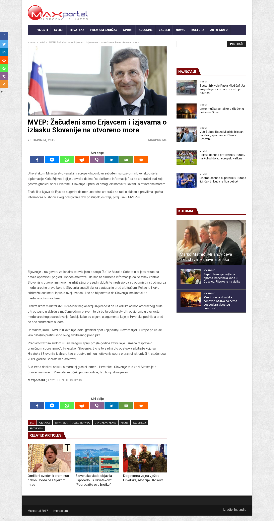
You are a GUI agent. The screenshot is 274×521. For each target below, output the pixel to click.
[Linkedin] (112, 159)
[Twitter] (4, 44)
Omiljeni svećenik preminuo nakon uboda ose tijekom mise (48, 480)
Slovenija (36, 428)
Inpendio (240, 510)
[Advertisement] (97, 236)
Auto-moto (219, 29)
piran (124, 422)
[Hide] (1, 91)
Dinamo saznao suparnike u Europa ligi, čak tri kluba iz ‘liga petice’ (223, 179)
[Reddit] (82, 159)
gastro (36, 39)
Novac (180, 29)
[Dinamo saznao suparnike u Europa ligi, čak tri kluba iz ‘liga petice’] (187, 180)
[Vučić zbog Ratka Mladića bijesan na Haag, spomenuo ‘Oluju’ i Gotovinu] (187, 134)
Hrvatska (77, 29)
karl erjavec (81, 422)
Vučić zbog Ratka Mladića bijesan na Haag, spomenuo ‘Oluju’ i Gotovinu (222, 135)
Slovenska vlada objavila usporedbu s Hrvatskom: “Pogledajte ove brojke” (93, 480)
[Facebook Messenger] (52, 159)
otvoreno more (105, 422)
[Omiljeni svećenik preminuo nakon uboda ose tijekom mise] (49, 458)
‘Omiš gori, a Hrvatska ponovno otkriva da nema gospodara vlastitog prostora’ (220, 303)
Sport (128, 29)
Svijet (59, 29)
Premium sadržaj (103, 29)
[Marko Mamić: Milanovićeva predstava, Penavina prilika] (211, 242)
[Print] (141, 159)
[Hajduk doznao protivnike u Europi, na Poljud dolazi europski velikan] (187, 157)
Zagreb (164, 29)
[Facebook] (37, 159)
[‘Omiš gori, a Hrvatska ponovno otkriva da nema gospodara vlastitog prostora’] (191, 299)
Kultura (197, 29)
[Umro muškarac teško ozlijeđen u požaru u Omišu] (187, 111)
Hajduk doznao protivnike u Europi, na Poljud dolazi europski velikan (222, 156)
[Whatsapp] (67, 159)
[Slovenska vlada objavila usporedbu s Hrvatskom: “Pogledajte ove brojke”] (97, 458)
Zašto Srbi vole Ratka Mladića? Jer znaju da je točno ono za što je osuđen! (222, 89)
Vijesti (42, 29)
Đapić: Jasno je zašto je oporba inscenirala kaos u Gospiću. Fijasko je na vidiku (222, 278)
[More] (4, 84)
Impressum (60, 511)
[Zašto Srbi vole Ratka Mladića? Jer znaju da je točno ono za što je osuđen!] (187, 87)
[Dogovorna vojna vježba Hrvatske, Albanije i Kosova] (145, 458)
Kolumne (146, 29)
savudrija (139, 422)
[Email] (126, 159)
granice (44, 422)
